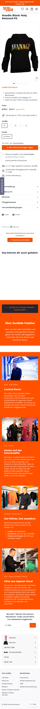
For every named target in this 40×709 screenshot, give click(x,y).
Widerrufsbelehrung (27, 681)
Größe (5, 121)
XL (26, 126)
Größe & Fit (7, 192)
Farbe (4, 132)
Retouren (5, 681)
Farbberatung (7, 684)
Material (6, 197)
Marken (5, 687)
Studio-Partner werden (10, 690)
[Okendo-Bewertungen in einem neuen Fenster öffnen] (10, 227)
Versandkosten (18, 143)
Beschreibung (8, 186)
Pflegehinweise (9, 202)
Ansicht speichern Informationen (16, 160)
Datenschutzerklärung (28, 687)
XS (5, 126)
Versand (5, 678)
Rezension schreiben (22, 240)
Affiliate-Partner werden (8, 694)
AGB (21, 684)
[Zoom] (37, 78)
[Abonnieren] (33, 625)
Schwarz (7, 136)
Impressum (24, 678)
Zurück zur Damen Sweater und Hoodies (22, 308)
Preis (4, 105)
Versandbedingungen (12, 207)
